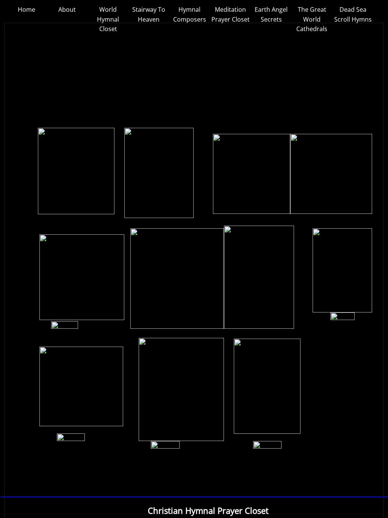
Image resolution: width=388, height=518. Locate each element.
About (67, 9)
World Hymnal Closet (108, 19)
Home (26, 9)
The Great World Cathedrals (311, 19)
